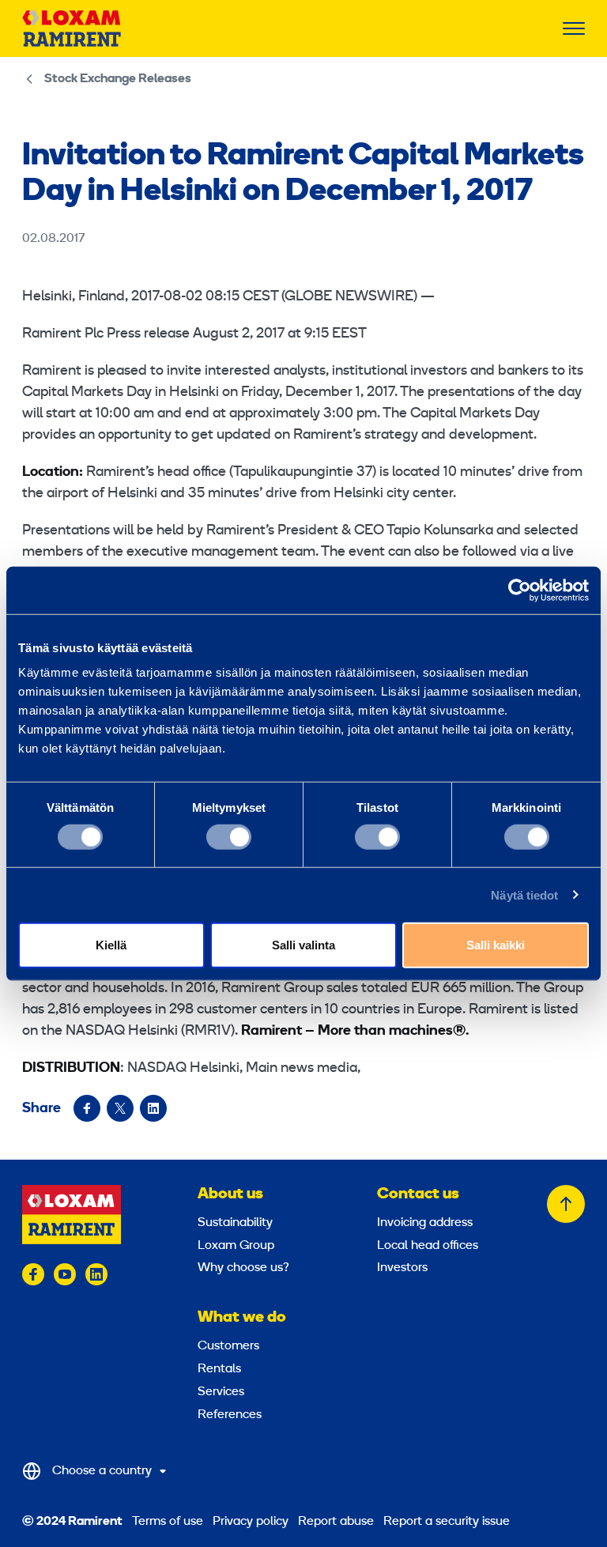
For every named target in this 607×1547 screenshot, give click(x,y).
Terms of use (167, 1521)
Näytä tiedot (524, 894)
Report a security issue (446, 1521)
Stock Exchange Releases (117, 79)
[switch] (228, 836)
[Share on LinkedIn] (153, 1108)
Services (221, 1392)
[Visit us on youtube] (65, 1274)
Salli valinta (303, 945)
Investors (402, 1268)
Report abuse (336, 1521)
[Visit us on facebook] (33, 1274)
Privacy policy (250, 1521)
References (230, 1415)
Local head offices (427, 1245)
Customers (228, 1346)
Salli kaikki (495, 945)
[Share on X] (120, 1108)
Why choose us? (243, 1268)
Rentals (219, 1369)
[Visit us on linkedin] (96, 1274)
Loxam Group (236, 1245)
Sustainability (235, 1223)
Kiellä (111, 945)
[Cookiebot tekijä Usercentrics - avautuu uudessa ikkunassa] (520, 590)
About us (230, 1194)
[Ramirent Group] (71, 29)
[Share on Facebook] (87, 1108)
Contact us (418, 1194)
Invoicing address (425, 1223)
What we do (242, 1318)
